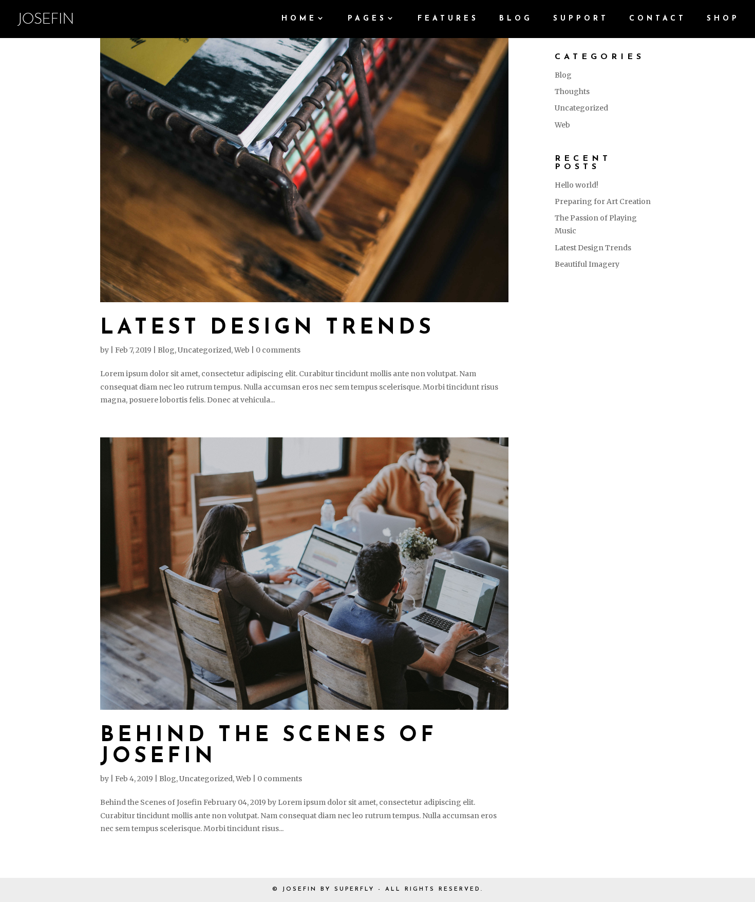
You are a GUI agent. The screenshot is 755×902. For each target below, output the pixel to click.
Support (581, 19)
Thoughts (572, 91)
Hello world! (576, 185)
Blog (516, 19)
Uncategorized (204, 350)
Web (242, 350)
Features (448, 19)
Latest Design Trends (267, 328)
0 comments (278, 350)
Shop (723, 19)
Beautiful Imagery (587, 264)
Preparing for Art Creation (603, 201)
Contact (657, 19)
